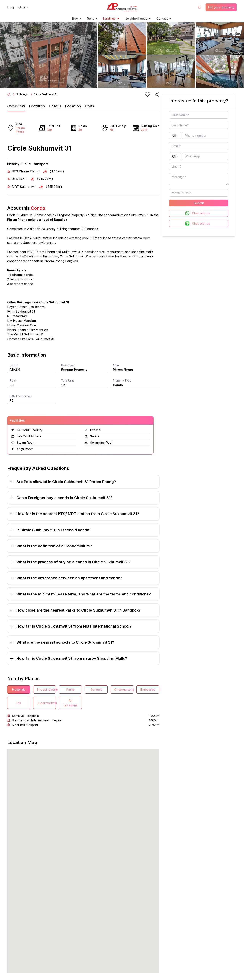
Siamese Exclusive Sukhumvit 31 (30, 339)
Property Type (122, 380)
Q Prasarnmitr (17, 316)
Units (89, 106)
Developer (68, 365)
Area (116, 365)
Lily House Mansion (21, 320)
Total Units (67, 380)
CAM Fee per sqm (21, 396)
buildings (22, 94)
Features (37, 106)
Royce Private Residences (26, 307)
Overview (16, 106)
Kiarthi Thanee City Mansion (27, 330)
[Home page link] (8, 94)
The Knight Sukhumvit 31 (25, 334)
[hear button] (147, 94)
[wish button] (200, 7)
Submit (199, 203)
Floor (13, 380)
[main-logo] (122, 7)
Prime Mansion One (21, 325)
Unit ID (14, 365)
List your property (221, 7)
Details (55, 106)
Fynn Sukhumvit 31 (21, 311)
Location (73, 106)
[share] (156, 94)
